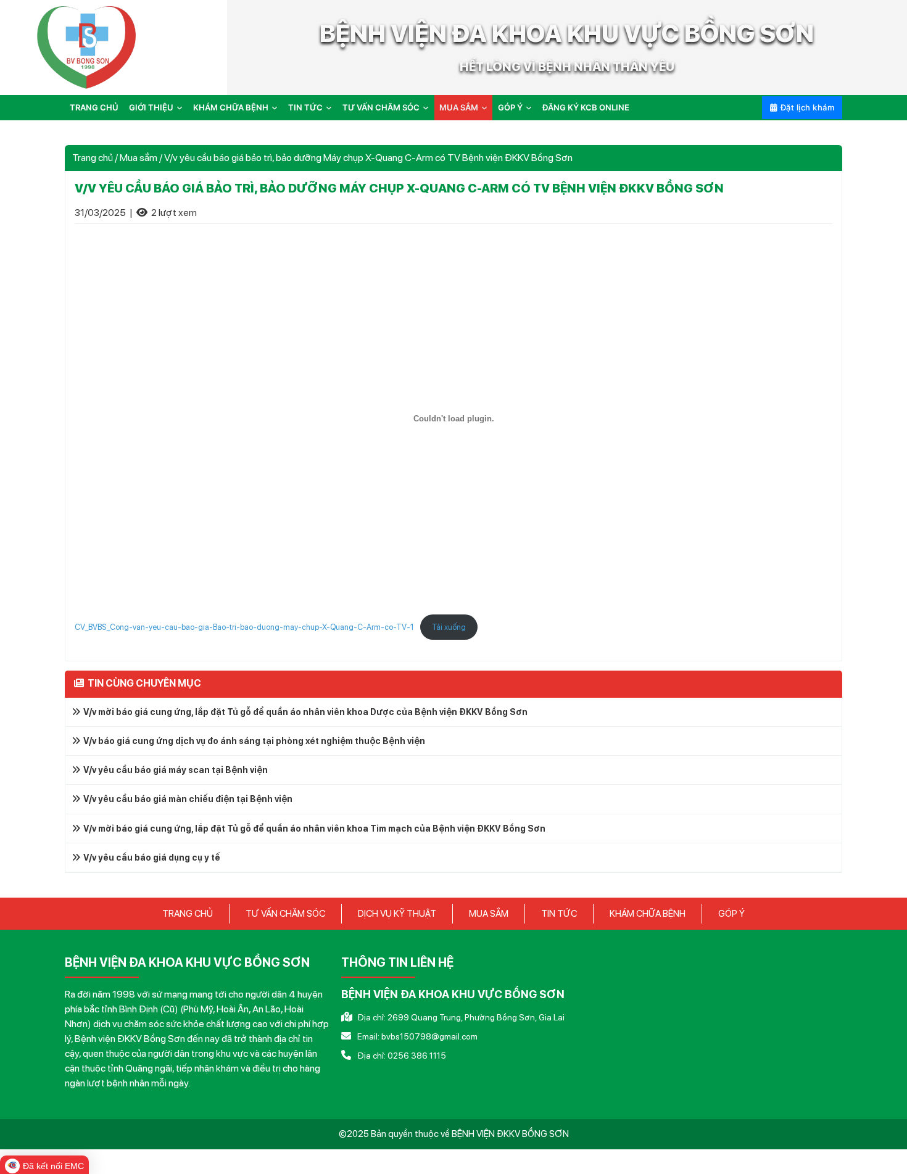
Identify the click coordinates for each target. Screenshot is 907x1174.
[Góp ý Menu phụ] (531, 108)
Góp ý (510, 107)
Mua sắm (458, 107)
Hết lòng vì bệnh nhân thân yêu (567, 66)
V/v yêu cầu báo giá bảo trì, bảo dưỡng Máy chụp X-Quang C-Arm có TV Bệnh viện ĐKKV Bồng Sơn (399, 188)
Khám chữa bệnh (230, 107)
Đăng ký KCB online (585, 107)
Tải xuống (449, 627)
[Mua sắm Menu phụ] (486, 108)
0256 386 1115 (416, 1055)
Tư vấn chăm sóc (381, 107)
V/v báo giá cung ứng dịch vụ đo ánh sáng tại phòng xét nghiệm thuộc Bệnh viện (254, 741)
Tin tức (305, 107)
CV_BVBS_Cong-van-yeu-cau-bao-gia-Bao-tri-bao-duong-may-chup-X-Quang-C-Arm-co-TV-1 (244, 627)
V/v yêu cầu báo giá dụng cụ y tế (151, 857)
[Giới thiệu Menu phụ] (182, 108)
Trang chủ (94, 107)
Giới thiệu (151, 107)
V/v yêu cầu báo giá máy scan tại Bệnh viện (175, 770)
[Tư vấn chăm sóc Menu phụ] (428, 108)
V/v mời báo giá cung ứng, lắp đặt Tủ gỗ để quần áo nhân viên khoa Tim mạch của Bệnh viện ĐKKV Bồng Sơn (314, 828)
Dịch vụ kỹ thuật (397, 913)
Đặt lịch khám (808, 107)
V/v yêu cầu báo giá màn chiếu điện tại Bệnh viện (187, 799)
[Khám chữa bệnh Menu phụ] (277, 108)
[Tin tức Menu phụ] (331, 108)
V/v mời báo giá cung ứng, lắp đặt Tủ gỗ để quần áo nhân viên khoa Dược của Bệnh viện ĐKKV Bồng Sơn (305, 712)
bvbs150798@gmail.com (429, 1036)
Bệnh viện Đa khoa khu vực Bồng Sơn (567, 33)
